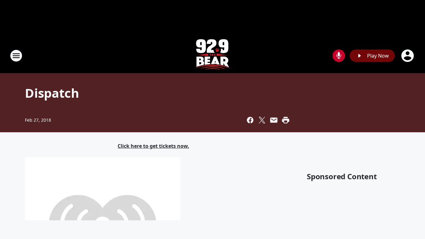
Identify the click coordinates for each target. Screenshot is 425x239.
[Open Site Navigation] (16, 55)
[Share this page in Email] (273, 120)
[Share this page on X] (262, 120)
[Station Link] (212, 55)
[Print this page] (285, 120)
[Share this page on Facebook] (250, 120)
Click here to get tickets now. (153, 146)
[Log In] (408, 55)
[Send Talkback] (339, 55)
